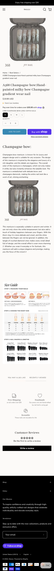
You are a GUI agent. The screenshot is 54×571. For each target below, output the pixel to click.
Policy (5, 491)
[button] (44, 9)
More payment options (39, 137)
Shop (4, 482)
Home (5, 73)
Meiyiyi (27, 9)
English (26, 554)
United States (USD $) (10, 554)
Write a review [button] (27, 448)
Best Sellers (14, 73)
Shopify (25, 559)
